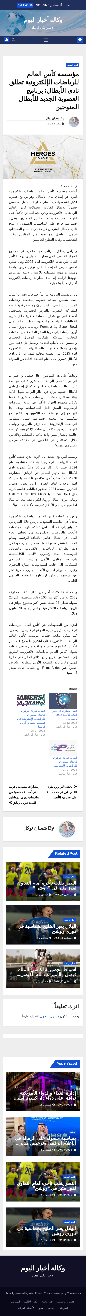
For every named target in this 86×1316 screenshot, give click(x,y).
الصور (41, 1307)
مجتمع (72, 1132)
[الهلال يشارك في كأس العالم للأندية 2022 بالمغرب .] (63, 701)
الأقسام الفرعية (26, 1307)
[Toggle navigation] (46, 40)
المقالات (15, 1301)
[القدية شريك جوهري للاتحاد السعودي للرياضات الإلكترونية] (63, 748)
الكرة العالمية (30, 1301)
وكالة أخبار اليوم (43, 19)
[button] (13, 39)
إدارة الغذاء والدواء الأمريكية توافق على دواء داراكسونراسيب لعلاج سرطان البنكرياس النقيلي (44, 1098)
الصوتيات (64, 1307)
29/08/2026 (65, 1104)
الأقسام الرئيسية (66, 1301)
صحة (73, 1087)
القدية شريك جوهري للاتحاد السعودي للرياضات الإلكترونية (65, 761)
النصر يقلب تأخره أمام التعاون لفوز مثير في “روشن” (46, 885)
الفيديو (51, 1307)
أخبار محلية (48, 1301)
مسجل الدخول (49, 1016)
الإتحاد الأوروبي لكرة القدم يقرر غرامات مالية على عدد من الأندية (62, 792)
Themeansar (74, 1293)
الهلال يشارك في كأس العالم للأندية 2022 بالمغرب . (64, 714)
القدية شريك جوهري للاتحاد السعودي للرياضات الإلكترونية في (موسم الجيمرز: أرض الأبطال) (31, 718)
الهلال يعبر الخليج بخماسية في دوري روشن (47, 928)
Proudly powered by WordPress (24, 1293)
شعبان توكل (52, 118)
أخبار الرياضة (72, 65)
